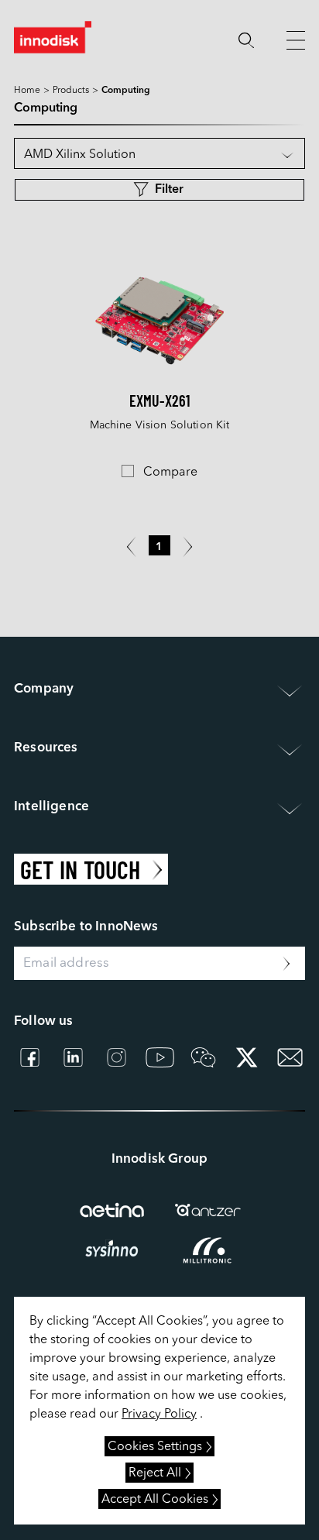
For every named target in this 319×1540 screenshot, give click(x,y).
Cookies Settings (155, 1447)
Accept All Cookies (154, 1500)
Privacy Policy (159, 1414)
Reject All (155, 1473)
